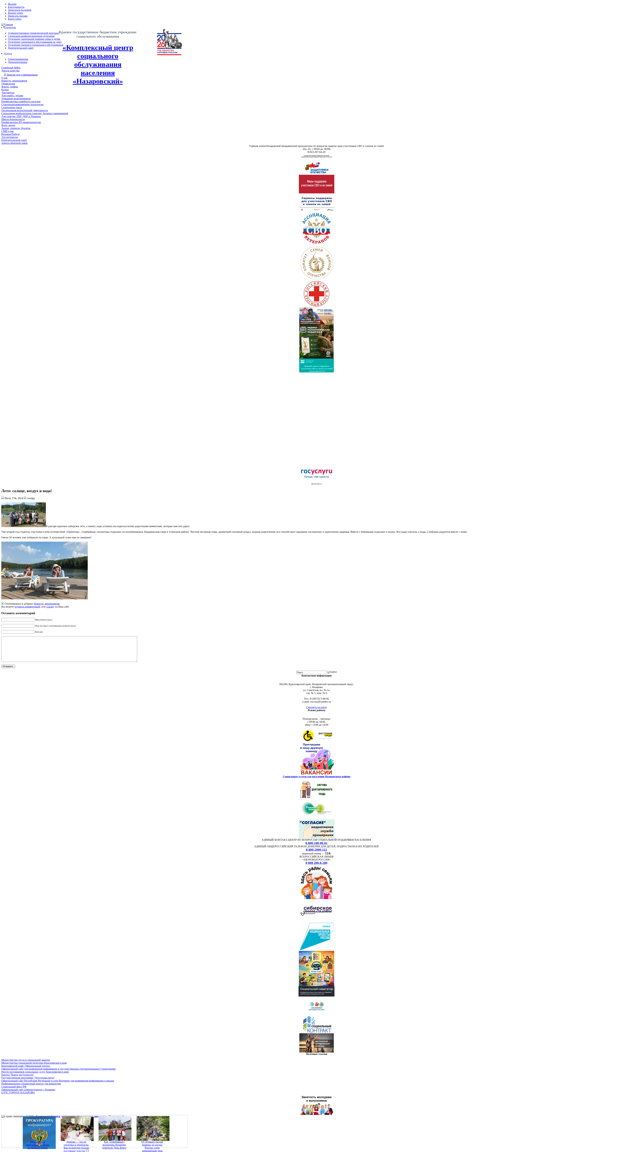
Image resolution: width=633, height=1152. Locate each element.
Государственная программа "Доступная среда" (28, 1077)
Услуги (8, 53)
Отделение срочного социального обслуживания (35, 45)
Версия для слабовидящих (22, 75)
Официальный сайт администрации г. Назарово (28, 1089)
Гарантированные (18, 59)
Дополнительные (17, 62)
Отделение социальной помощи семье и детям (34, 39)
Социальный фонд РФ (14, 1086)
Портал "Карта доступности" (17, 1074)
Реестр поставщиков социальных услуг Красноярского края (35, 1071)
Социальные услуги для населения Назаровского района (316, 776)
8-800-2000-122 (316, 849)
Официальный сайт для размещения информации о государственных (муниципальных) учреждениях (58, 1068)
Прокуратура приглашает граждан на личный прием (37, 1144)
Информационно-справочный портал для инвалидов (31, 1083)
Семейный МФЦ (10, 67)
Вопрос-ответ (15, 13)
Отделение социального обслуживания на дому (35, 42)
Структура (10, 27)
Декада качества (10, 70)
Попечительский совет (21, 47)
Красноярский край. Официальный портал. (25, 1065)
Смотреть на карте (316, 707)
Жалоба (12, 4)
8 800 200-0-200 (316, 863)
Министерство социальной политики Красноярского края (34, 1062)
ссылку (50, 606)
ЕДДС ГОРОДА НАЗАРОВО (18, 1092)
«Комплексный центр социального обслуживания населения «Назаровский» (97, 64)
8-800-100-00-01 (316, 843)
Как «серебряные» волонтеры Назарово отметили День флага (114, 1144)
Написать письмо (18, 16)
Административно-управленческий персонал (33, 33)
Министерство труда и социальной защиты (25, 1060)
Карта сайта (14, 18)
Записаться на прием (19, 10)
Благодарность (16, 7)
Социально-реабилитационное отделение (31, 36)
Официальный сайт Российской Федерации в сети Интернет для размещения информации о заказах (57, 1080)
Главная (8, 24)
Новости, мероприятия (47, 603)
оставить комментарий (27, 606)
